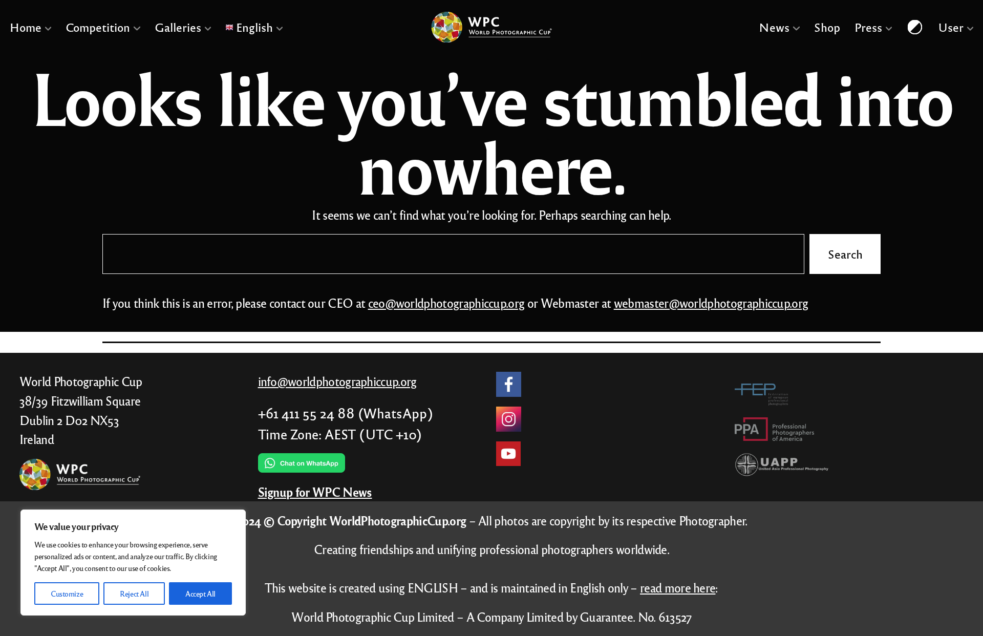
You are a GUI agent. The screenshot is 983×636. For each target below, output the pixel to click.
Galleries (178, 26)
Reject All (134, 593)
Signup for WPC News (315, 492)
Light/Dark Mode (915, 27)
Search (845, 254)
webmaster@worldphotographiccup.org (711, 303)
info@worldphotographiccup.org (337, 381)
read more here (677, 588)
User (951, 26)
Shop (827, 26)
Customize (67, 593)
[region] (133, 563)
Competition (98, 26)
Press (868, 26)
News (774, 26)
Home (25, 26)
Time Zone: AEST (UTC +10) (340, 433)
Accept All (200, 593)
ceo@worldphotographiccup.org (446, 303)
